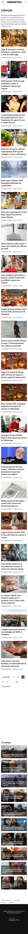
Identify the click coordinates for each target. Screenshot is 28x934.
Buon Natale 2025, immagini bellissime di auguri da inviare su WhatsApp (13, 406)
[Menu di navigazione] (3, 2)
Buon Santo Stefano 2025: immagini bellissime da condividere (12, 183)
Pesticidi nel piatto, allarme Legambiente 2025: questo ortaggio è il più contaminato (13, 151)
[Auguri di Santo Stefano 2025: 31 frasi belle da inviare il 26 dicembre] (14, 297)
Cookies (10, 902)
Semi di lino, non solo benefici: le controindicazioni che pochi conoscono (13, 663)
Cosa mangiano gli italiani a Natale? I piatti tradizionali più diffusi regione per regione (13, 279)
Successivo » (6, 686)
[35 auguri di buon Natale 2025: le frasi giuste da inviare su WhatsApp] (14, 424)
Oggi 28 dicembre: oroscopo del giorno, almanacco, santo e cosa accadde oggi (13, 52)
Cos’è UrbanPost (6, 900)
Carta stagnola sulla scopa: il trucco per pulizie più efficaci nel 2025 (14, 246)
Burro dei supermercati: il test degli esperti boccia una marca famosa (14, 214)
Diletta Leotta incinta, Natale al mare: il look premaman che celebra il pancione (13, 343)
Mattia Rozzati (18, 57)
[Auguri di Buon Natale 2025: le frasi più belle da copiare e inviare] (14, 521)
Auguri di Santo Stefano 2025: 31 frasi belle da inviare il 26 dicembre (13, 311)
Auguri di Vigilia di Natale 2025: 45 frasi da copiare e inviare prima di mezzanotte (13, 374)
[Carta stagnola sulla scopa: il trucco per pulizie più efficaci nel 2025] (14, 232)
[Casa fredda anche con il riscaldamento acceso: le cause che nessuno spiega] (14, 552)
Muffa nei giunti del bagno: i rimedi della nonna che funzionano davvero (13, 503)
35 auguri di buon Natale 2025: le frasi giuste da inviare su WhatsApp (14, 437)
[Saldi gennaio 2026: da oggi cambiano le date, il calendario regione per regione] (14, 69)
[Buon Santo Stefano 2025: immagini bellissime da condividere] (14, 169)
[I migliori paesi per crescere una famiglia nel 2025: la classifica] (14, 618)
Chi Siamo (17, 900)
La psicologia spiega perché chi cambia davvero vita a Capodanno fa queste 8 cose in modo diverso (13, 119)
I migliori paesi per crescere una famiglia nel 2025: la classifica (13, 632)
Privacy (3, 902)
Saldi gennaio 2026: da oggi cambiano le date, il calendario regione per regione (12, 85)
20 (16, 682)
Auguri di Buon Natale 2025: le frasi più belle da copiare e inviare (13, 535)
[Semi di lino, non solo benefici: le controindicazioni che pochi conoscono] (14, 649)
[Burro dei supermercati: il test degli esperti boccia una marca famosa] (14, 200)
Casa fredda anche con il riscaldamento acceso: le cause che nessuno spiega (12, 566)
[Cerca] (25, 2)
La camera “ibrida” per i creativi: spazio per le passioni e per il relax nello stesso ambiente (12, 599)
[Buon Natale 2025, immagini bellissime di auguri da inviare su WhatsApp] (14, 392)
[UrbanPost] (14, 2)
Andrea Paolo (18, 606)
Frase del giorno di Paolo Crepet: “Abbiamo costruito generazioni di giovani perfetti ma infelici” (12, 471)
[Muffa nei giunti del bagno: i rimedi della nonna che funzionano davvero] (14, 489)
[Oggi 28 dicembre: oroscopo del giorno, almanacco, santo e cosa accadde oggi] (14, 38)
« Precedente (6, 677)
